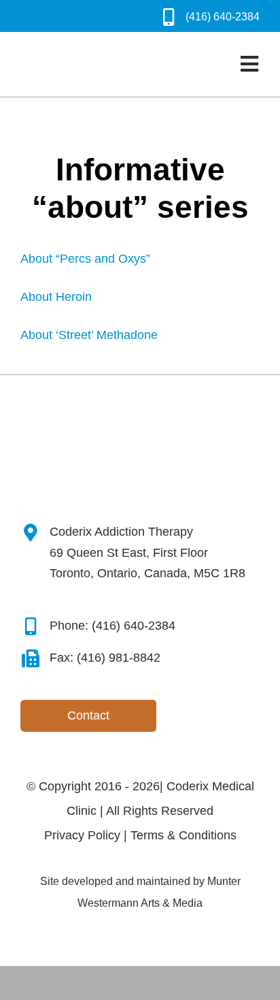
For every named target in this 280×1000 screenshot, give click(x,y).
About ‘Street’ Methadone (89, 335)
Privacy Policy (82, 835)
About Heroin (56, 297)
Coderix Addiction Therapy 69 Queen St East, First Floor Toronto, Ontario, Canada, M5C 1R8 (147, 552)
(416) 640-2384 (223, 16)
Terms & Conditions (183, 835)
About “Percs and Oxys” (85, 258)
